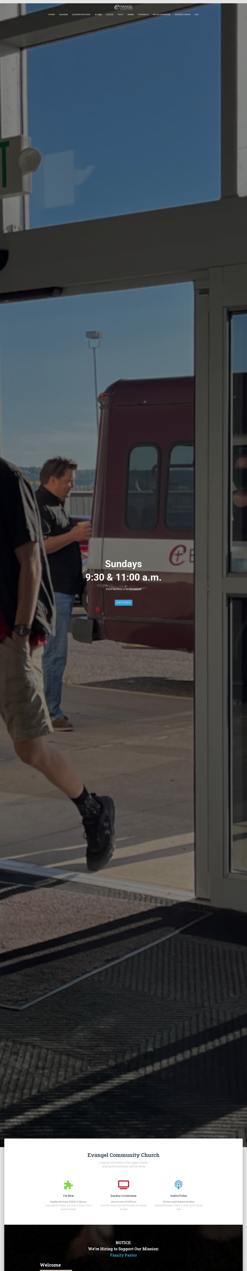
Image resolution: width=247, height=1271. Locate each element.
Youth (120, 15)
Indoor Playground (162, 15)
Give (197, 15)
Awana (131, 15)
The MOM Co (143, 15)
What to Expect (123, 603)
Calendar (63, 15)
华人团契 (98, 15)
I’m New (51, 15)
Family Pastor (123, 1255)
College (109, 15)
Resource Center (183, 15)
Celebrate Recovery (81, 15)
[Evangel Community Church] (123, 7)
